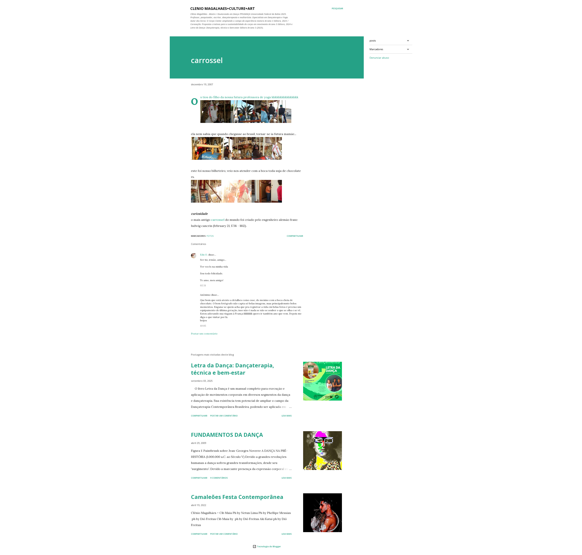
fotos (210, 235)
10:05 (203, 325)
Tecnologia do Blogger (268, 546)
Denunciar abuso (379, 57)
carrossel (217, 220)
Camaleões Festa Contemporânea (237, 497)
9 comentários (219, 477)
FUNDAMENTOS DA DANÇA (227, 434)
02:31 (203, 285)
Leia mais (287, 415)
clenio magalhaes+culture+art (222, 8)
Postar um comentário (204, 333)
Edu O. (204, 254)
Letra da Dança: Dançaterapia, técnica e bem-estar (232, 369)
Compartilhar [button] (295, 235)
